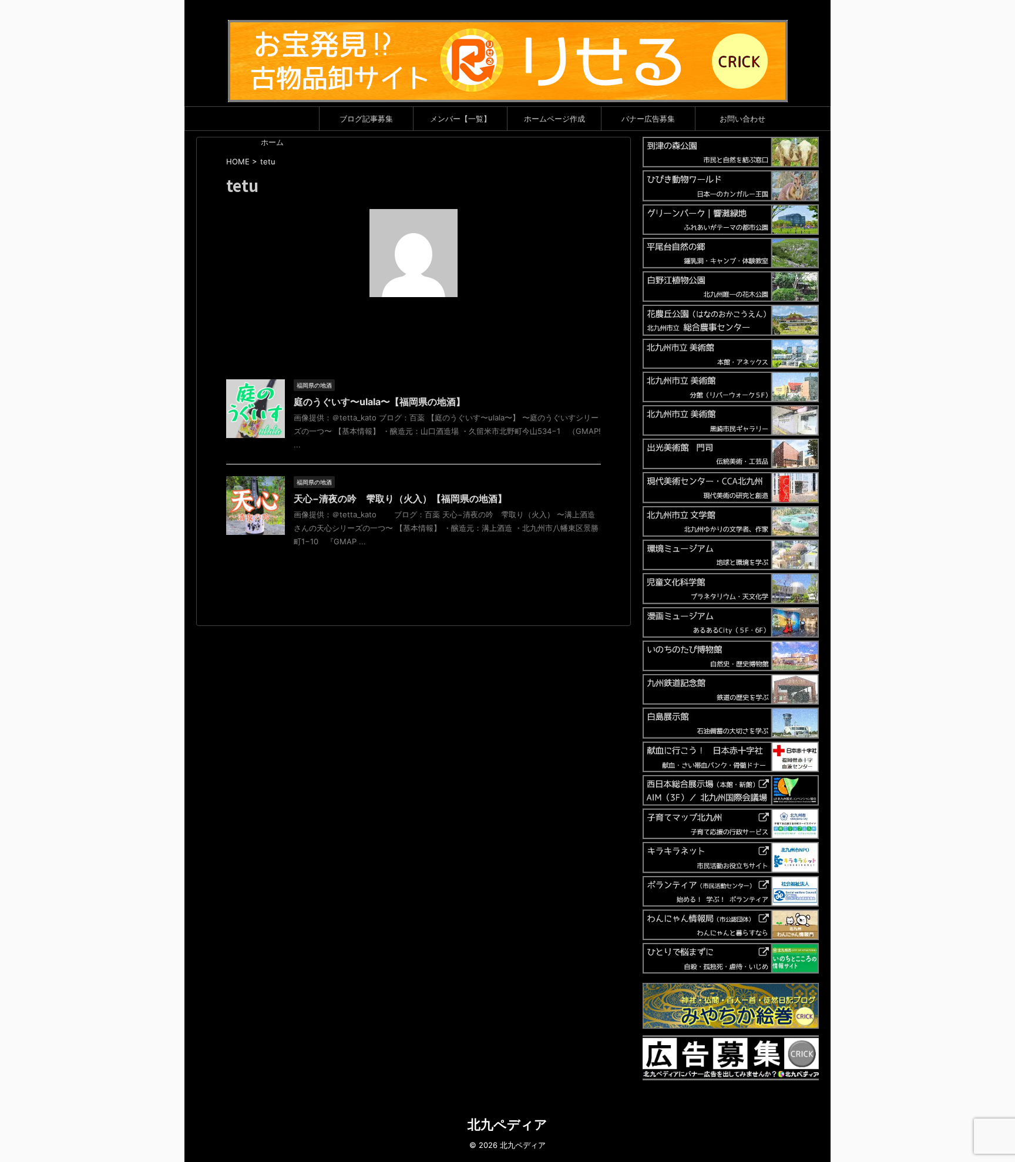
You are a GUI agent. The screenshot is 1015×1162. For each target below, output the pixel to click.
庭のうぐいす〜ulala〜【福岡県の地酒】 (379, 401)
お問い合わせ (742, 118)
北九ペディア (507, 1124)
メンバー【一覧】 (460, 118)
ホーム (272, 142)
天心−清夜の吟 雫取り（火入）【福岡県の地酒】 (400, 498)
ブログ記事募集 (366, 118)
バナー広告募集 (648, 118)
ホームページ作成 (554, 118)
